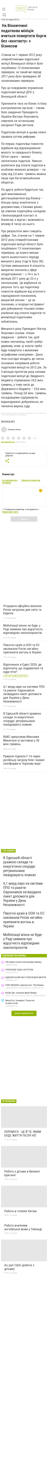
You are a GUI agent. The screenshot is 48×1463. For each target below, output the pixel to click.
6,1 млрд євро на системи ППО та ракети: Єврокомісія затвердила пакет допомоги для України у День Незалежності (24, 694)
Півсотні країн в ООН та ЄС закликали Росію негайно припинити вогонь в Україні (22, 648)
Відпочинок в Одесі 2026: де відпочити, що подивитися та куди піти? (23, 668)
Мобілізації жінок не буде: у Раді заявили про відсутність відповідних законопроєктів (23, 629)
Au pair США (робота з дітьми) (19, 1267)
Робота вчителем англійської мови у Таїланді (23, 1227)
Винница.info (8, 421)
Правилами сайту (10, 512)
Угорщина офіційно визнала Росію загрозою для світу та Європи (22, 609)
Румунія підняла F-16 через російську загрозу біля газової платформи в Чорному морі (23, 759)
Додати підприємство (24, 1013)
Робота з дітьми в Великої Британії (22, 1173)
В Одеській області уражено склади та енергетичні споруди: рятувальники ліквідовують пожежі (22, 719)
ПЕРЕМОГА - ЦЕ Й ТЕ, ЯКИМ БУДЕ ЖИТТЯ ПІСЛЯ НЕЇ (22, 1133)
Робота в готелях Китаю (20, 1211)
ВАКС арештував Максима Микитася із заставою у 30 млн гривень (21, 740)
